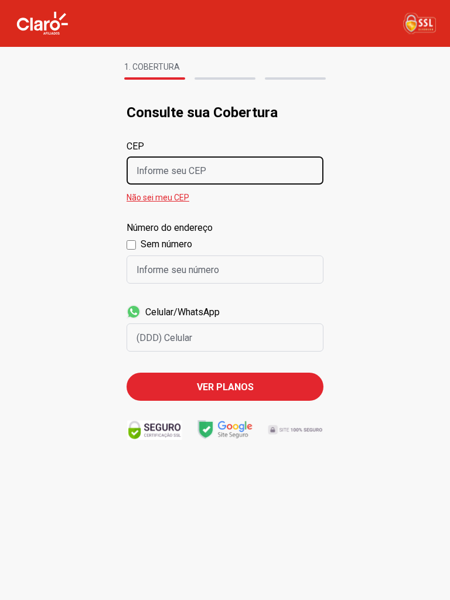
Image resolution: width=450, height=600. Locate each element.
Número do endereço (170, 227)
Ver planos (225, 387)
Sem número (166, 244)
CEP (135, 146)
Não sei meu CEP (158, 197)
